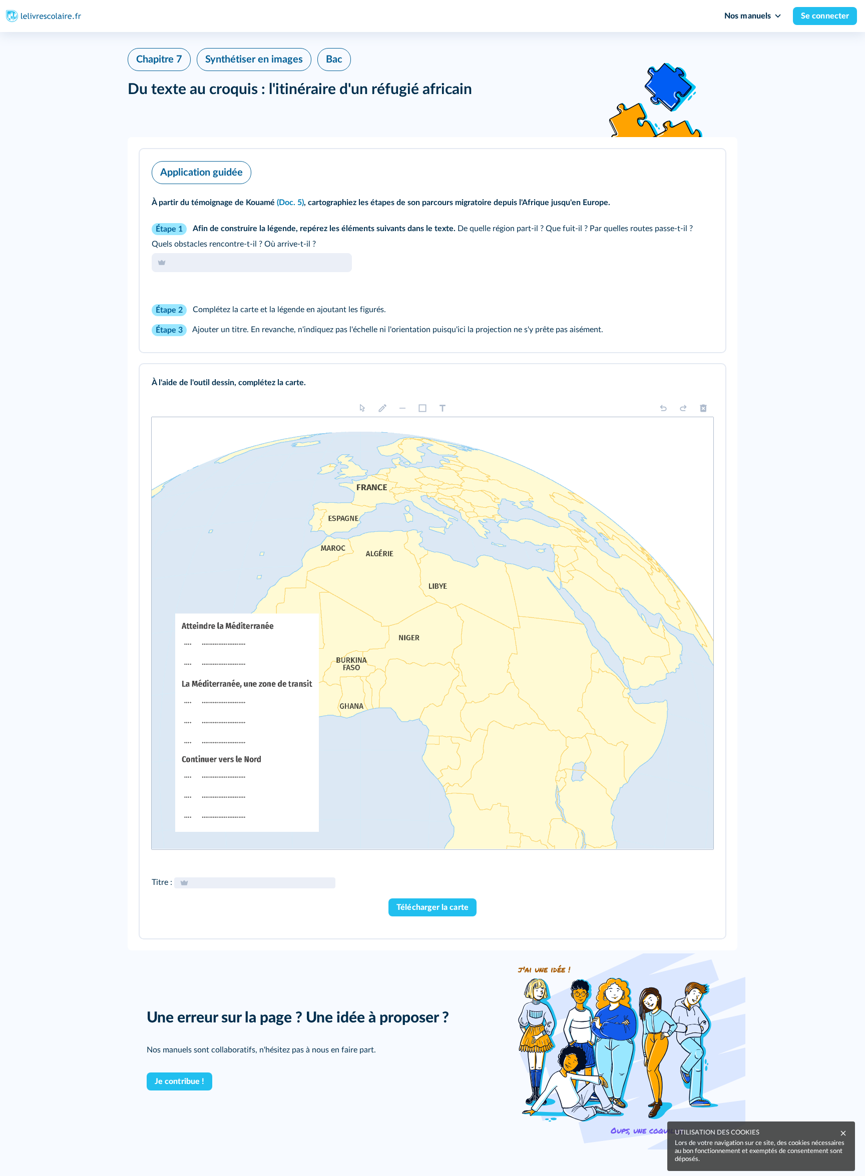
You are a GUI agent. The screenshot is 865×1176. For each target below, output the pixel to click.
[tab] (676, 170)
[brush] (382, 408)
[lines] (402, 408)
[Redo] (683, 408)
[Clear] (703, 408)
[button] (432, 250)
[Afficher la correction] (676, 170)
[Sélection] (362, 408)
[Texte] (443, 408)
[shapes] (422, 408)
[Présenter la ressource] (702, 170)
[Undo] (663, 408)
